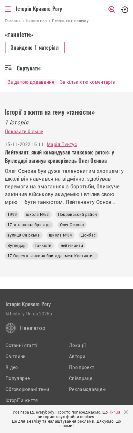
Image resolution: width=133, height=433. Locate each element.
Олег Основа (72, 225)
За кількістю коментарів (87, 82)
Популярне (17, 378)
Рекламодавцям (87, 389)
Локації (77, 345)
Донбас (88, 235)
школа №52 (37, 214)
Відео (11, 367)
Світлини (15, 356)
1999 (12, 214)
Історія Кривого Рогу (39, 9)
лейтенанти (72, 245)
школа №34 (60, 235)
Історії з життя (21, 400)
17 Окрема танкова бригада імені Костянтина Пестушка (52, 256)
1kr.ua (114, 412)
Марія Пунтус (62, 144)
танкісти (43, 245)
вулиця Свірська (23, 235)
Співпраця (80, 378)
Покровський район (77, 214)
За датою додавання (31, 82)
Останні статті (21, 345)
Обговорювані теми (27, 389)
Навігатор (32, 328)
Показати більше (24, 131)
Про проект (81, 367)
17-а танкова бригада (29, 225)
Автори (77, 356)
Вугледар (16, 245)
